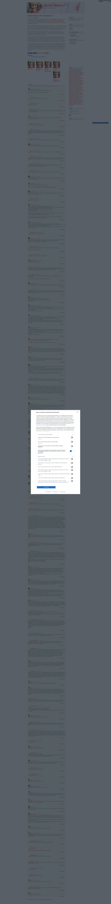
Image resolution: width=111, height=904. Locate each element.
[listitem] (55, 434)
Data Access (55, 491)
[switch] (71, 437)
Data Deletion (48, 491)
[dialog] (55, 452)
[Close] (78, 412)
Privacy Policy (63, 491)
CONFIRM (46, 487)
